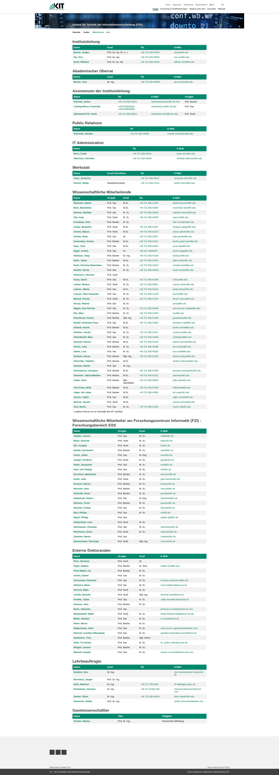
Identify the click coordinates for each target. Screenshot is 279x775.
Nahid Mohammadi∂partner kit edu (177, 614)
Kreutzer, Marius (82, 484)
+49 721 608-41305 (148, 337)
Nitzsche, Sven (81, 488)
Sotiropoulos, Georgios (86, 370)
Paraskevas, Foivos (84, 318)
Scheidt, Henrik (81, 327)
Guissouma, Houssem (85, 580)
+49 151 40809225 (148, 251)
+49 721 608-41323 (148, 356)
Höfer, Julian (80, 260)
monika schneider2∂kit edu (180, 134)
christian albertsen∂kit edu (189, 158)
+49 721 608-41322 (148, 375)
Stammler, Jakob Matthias (87, 375)
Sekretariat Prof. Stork (85, 114)
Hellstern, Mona (82, 585)
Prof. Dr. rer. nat (115, 62)
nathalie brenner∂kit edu (184, 212)
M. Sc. (126, 212)
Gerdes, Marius (81, 231)
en (222, 5)
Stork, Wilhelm (81, 62)
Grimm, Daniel (81, 575)
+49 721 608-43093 (148, 212)
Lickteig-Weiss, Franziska (87, 106)
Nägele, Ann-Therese (84, 308)
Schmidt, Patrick (82, 342)
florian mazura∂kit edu (183, 299)
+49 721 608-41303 (148, 203)
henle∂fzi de (166, 464)
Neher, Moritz (80, 623)
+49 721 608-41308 (148, 318)
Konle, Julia (80, 479)
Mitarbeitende (98, 32)
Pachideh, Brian (82, 493)
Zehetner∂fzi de (168, 536)
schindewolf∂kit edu (182, 337)
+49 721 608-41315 (148, 342)
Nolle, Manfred (81, 684)
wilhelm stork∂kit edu (184, 62)
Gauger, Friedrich (83, 460)
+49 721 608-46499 (148, 217)
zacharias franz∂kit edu (185, 178)
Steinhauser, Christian (85, 527)
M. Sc (126, 337)
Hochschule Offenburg (173, 721)
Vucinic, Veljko (81, 397)
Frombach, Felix (82, 222)
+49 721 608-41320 (148, 313)
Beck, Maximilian (82, 208)
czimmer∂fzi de (168, 541)
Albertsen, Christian (84, 158)
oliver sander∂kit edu (184, 696)
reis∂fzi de (165, 512)
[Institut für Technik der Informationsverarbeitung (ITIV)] (204, 23)
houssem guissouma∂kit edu (174, 580)
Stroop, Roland (81, 303)
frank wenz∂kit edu (186, 153)
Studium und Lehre (197, 9)
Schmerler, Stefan (83, 701)
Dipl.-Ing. (127, 318)
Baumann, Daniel (82, 203)
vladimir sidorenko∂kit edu (185, 361)
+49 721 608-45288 (148, 346)
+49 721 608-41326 (148, 407)
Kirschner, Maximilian (85, 474)
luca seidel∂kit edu (181, 351)
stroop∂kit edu (179, 303)
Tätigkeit (167, 716)
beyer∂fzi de (166, 441)
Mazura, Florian (82, 299)
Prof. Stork (190, 114)
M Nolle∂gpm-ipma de (184, 684)
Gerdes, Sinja (81, 236)
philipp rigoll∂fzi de (169, 517)
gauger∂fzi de (167, 460)
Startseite (76, 32)
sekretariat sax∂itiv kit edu (163, 106)
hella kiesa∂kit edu (181, 387)
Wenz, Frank (80, 153)
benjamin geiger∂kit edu (184, 227)
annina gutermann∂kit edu (185, 241)
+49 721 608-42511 (150, 178)
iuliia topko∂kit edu (181, 380)
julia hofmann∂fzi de (170, 479)
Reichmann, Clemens (85, 689)
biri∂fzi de (165, 445)
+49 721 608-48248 (148, 308)
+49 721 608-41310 (148, 260)
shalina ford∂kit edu (170, 566)
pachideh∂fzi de (168, 493)
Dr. (124, 236)
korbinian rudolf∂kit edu (184, 323)
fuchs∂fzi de (166, 455)
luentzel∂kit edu (180, 294)
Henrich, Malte (81, 590)
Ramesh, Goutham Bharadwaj (89, 633)
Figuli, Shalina (81, 566)
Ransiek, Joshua (82, 508)
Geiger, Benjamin (83, 227)
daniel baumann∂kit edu (184, 203)
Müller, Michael (81, 618)
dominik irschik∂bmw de (172, 594)
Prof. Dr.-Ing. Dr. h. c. (117, 52)
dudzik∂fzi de (167, 450)
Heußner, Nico (81, 672)
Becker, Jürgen (81, 52)
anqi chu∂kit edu (180, 217)
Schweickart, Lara (83, 522)
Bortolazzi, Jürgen (83, 679)
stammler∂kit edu (181, 375)
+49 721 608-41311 (148, 332)
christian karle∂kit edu (183, 265)
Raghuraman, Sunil (83, 628)
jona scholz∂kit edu (182, 346)
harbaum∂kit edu (181, 255)
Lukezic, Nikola (81, 289)
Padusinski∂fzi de (169, 498)
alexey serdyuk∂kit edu (184, 356)
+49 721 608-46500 (148, 380)
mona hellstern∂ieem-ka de (174, 585)
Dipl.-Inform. (145, 638)
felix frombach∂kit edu (183, 222)
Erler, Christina (81, 561)
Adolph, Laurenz (82, 436)
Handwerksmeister (116, 183)
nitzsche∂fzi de (168, 488)
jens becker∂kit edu (183, 82)
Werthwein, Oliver (83, 532)
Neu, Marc (79, 313)
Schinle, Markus (82, 721)
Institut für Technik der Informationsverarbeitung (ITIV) (107, 24)
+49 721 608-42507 (148, 236)
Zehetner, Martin (82, 536)
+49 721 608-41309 (148, 387)
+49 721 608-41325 (148, 294)
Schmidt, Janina (82, 101)
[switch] (228, 5)
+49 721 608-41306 (148, 279)
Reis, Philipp (80, 512)
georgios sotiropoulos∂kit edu (187, 370)
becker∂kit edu (181, 52)
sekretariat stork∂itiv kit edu (164, 114)
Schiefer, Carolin (82, 332)
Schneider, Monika (83, 134)
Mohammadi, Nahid (84, 614)
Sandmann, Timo (82, 638)
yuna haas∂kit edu (181, 246)
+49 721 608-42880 (148, 392)
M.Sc (125, 342)
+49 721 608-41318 (148, 231)
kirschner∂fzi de (168, 474)
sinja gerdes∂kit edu (182, 236)
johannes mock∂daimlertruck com (177, 609)
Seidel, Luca (80, 351)
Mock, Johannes (82, 609)
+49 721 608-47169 (148, 255)
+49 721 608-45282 (148, 351)
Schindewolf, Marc (83, 337)
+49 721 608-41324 (148, 265)
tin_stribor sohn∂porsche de (174, 642)
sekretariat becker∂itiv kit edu (165, 101)
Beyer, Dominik (81, 441)
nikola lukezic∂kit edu (183, 289)
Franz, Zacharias (82, 178)
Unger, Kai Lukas (82, 392)
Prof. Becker (191, 101)
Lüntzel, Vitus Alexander (86, 294)
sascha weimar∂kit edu (184, 402)
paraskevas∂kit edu (182, 318)
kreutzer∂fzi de (168, 484)
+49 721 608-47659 (148, 370)
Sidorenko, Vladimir (84, 361)
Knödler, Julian (81, 599)
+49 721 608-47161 (150, 183)
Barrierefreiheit (201, 5)
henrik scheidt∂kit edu (183, 327)
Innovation (211, 9)
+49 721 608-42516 (148, 289)
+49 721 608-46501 (148, 284)
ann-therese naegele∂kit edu (186, 308)
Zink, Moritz (80, 407)
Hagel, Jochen (81, 251)
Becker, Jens (80, 82)
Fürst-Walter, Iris (82, 571)
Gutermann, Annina (84, 241)
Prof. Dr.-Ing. (113, 57)
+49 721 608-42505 (139, 134)
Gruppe (189, 96)
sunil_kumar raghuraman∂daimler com (179, 628)
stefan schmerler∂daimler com (188, 701)
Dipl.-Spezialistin (128, 381)
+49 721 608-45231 (142, 153)
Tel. (142, 47)
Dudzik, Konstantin (83, 450)
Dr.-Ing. (110, 82)
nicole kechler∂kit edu (183, 270)
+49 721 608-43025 (148, 270)
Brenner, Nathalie (83, 212)
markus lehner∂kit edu (183, 284)
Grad (110, 47)
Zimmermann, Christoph (86, 541)
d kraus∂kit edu (180, 279)
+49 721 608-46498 (150, 82)
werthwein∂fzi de (169, 532)
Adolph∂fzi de (167, 436)
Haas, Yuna (79, 246)
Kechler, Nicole (81, 270)
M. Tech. (143, 566)
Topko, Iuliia (80, 380)
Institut (155, 9)
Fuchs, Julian (81, 455)
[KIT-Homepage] (57, 6)
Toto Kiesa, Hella (82, 387)
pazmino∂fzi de (168, 503)
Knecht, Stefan (81, 183)
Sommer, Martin (82, 366)
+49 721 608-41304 (148, 246)
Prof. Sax (189, 106)
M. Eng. (143, 455)
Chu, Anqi (79, 217)
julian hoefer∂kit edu (182, 260)
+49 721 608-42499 (148, 208)
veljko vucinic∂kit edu (183, 397)
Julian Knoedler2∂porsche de (175, 599)
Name (77, 47)
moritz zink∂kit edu (182, 407)
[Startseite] (228, 9)
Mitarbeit (221, 9)
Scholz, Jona (80, 346)
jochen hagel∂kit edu (182, 251)
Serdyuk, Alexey (82, 356)
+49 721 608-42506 (148, 323)
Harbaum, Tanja (82, 255)
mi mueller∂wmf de (170, 618)
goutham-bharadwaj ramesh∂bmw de (178, 633)
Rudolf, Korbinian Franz (86, 323)
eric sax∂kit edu (181, 57)
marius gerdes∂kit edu (183, 231)
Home (168, 5)
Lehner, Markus (82, 284)
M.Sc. (126, 203)
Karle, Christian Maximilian (88, 265)
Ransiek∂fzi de (168, 508)
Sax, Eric (78, 57)
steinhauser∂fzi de (169, 527)
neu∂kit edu (178, 313)
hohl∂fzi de (166, 469)
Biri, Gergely (80, 445)
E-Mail (177, 47)
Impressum (177, 5)
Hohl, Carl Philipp (83, 469)
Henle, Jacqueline (83, 464)
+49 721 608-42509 (142, 158)
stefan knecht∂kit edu (184, 183)
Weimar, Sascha (82, 402)
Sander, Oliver (81, 696)
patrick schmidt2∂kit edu (184, 342)
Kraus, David (80, 279)
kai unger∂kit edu (181, 392)
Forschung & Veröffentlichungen (173, 9)
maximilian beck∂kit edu (184, 208)
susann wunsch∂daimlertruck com (177, 652)
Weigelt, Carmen (82, 647)
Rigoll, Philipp (81, 517)
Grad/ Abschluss (116, 173)
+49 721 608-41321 (148, 241)
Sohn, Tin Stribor (82, 642)
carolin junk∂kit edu (182, 332)
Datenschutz (188, 5)
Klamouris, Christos (84, 275)
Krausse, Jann (81, 604)
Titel (120, 716)
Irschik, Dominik (82, 594)
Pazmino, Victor (82, 503)
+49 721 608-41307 (148, 227)
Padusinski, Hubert (83, 498)
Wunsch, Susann (82, 652)
